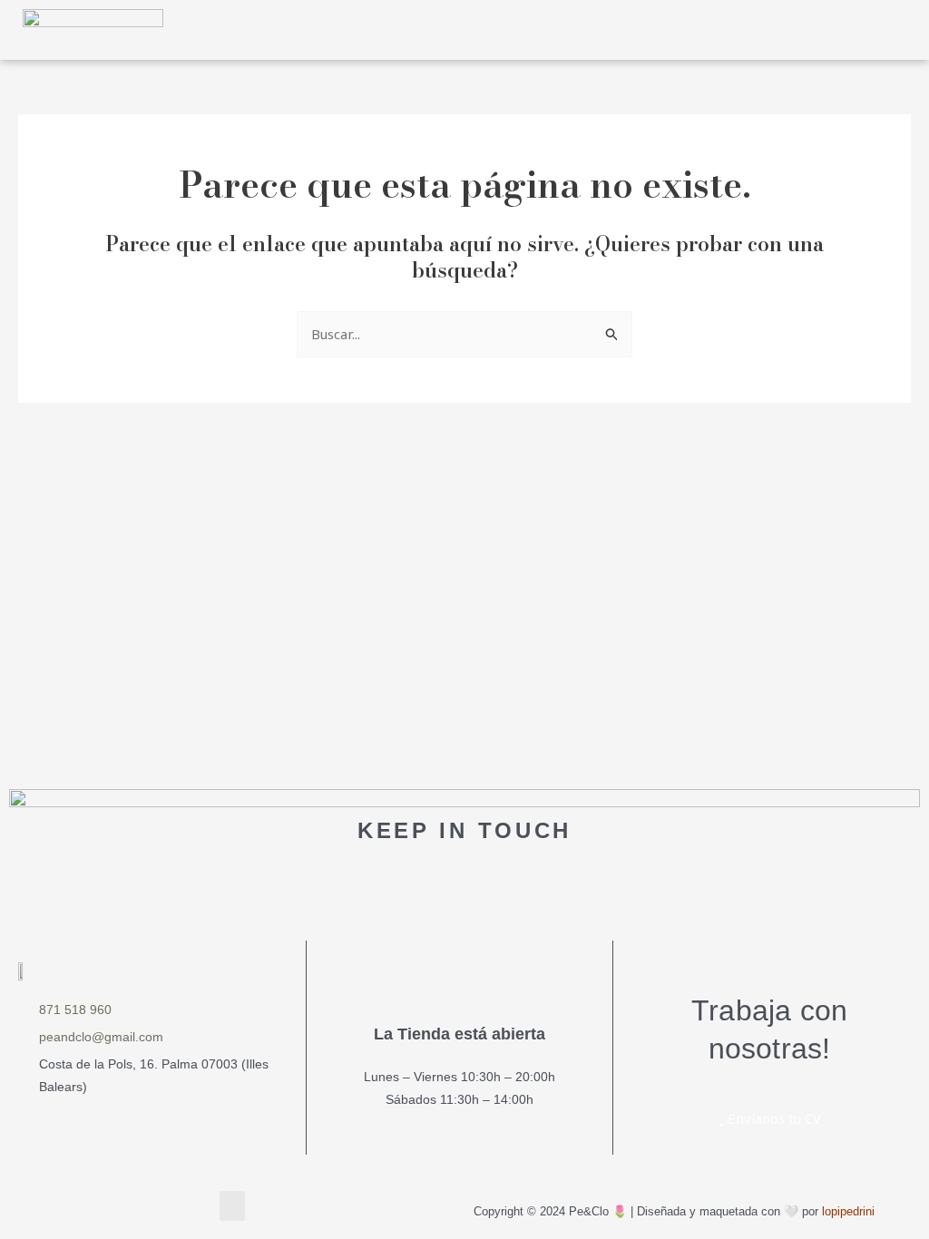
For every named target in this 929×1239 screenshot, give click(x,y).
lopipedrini (848, 1211)
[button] (830, 29)
